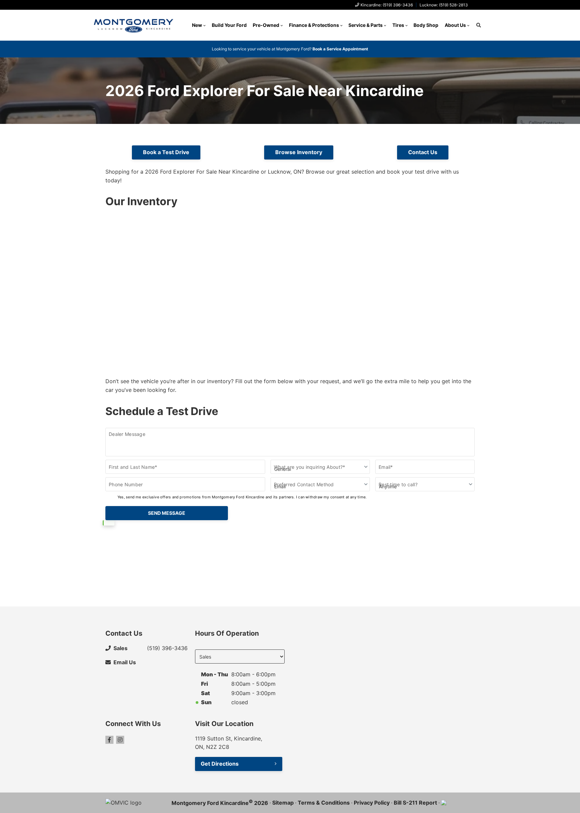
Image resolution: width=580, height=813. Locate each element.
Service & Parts (365, 25)
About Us (455, 25)
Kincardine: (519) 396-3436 (386, 4)
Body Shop (426, 25)
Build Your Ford (229, 25)
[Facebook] (109, 740)
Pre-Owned (266, 25)
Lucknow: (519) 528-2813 (444, 4)
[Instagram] (120, 740)
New (197, 25)
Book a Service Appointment (340, 48)
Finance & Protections (314, 25)
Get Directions (220, 763)
